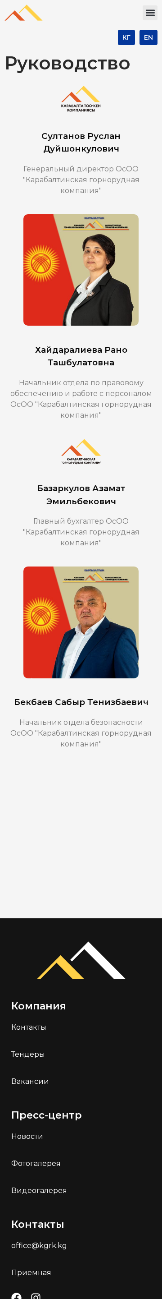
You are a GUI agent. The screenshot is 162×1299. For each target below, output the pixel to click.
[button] (150, 12)
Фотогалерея (36, 1163)
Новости (27, 1136)
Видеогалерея (39, 1190)
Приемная (31, 1272)
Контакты (28, 1027)
